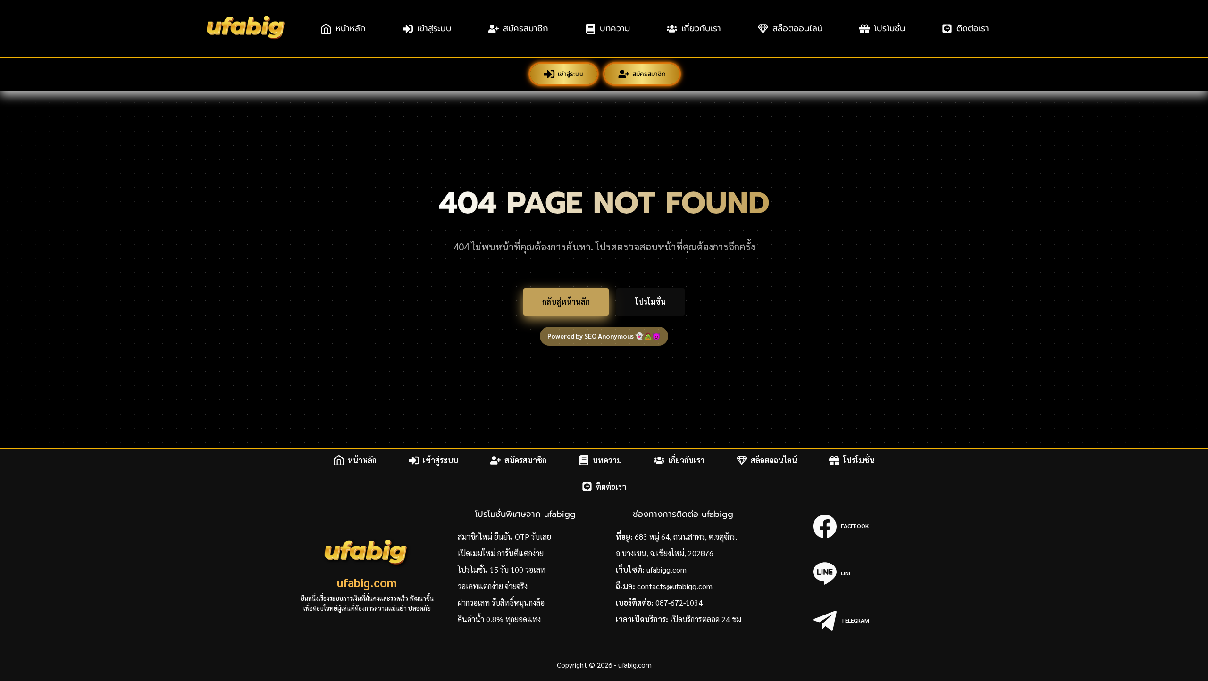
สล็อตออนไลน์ (797, 28)
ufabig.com (367, 582)
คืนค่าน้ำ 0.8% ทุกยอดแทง (499, 619)
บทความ (615, 28)
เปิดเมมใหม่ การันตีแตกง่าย (501, 553)
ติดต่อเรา (972, 28)
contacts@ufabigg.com (675, 586)
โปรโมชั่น (889, 28)
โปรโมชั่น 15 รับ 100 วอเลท (501, 569)
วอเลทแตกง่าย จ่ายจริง (493, 586)
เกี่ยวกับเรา (701, 28)
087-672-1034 (679, 602)
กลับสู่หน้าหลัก (566, 302)
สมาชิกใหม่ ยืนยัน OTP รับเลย (504, 536)
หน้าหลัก (351, 28)
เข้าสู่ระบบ (434, 28)
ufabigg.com (666, 569)
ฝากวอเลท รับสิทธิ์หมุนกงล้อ (501, 602)
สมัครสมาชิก (525, 28)
